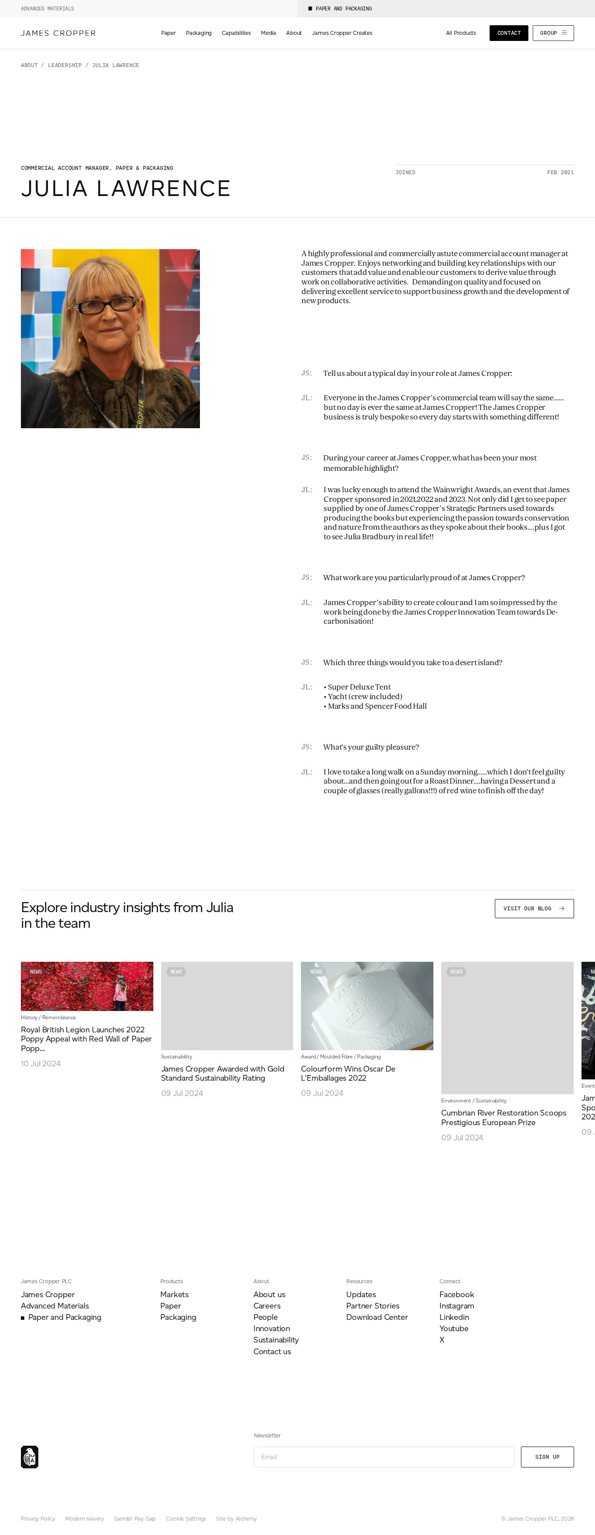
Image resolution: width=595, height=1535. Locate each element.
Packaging (369, 1056)
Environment (456, 1100)
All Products (461, 33)
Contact (509, 33)
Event (588, 1085)
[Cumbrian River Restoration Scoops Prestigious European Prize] (507, 1052)
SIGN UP (547, 1457)
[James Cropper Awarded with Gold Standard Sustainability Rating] (227, 1030)
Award (308, 1056)
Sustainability (176, 1056)
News (36, 972)
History (29, 1017)
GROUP (550, 33)
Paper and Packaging (344, 9)
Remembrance (59, 1017)
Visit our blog (529, 908)
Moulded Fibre (336, 1056)
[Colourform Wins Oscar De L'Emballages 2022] (367, 1030)
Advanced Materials (47, 9)
